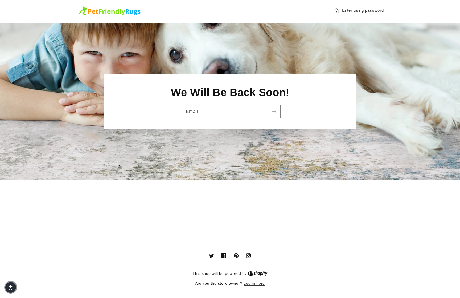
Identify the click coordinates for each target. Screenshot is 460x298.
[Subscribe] (274, 111)
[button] (359, 10)
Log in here (254, 283)
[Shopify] (258, 274)
